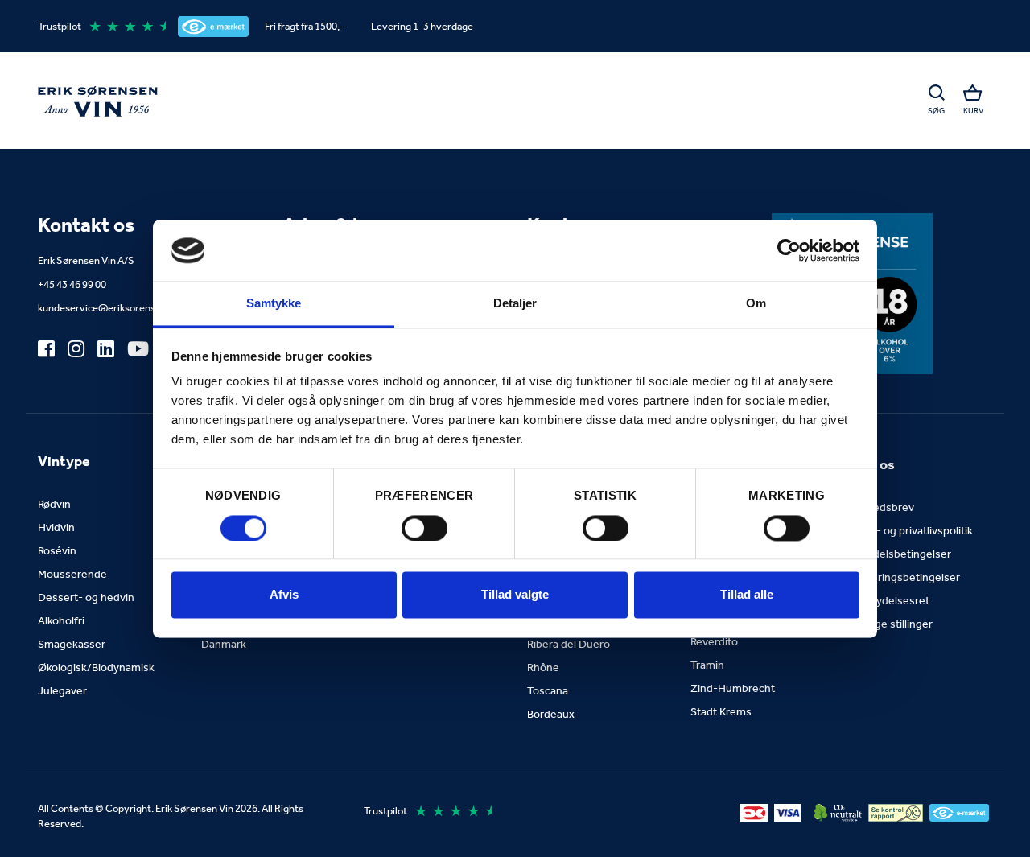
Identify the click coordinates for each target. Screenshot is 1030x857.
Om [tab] (756, 304)
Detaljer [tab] (515, 304)
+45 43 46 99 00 (72, 284)
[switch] (424, 528)
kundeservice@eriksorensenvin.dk (115, 308)
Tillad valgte (515, 595)
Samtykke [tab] (274, 304)
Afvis (284, 595)
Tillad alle (746, 595)
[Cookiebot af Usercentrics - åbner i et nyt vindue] (789, 250)
